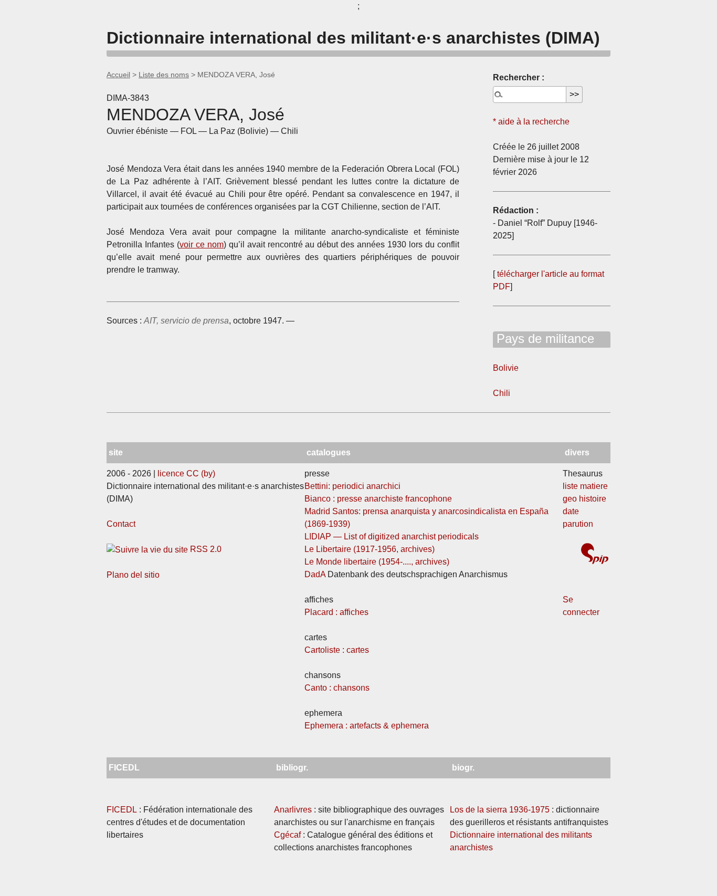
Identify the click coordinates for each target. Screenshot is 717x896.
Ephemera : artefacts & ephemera (366, 725)
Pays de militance (543, 338)
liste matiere (585, 486)
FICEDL (122, 809)
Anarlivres (293, 809)
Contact (121, 523)
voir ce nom (202, 244)
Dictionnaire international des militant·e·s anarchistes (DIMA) (353, 37)
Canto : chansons (337, 687)
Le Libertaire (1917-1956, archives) (369, 549)
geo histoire (584, 498)
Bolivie (506, 367)
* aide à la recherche (531, 121)
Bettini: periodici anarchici (352, 486)
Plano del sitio (133, 574)
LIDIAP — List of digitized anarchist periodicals (391, 536)
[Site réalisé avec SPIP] (594, 555)
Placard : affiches (336, 612)
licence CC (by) (186, 473)
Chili (501, 393)
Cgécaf (287, 834)
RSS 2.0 (205, 549)
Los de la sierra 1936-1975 (500, 809)
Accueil (118, 74)
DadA (314, 574)
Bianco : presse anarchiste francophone (378, 498)
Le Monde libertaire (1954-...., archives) (376, 561)
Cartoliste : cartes (336, 649)
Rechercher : (518, 77)
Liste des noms (164, 74)
